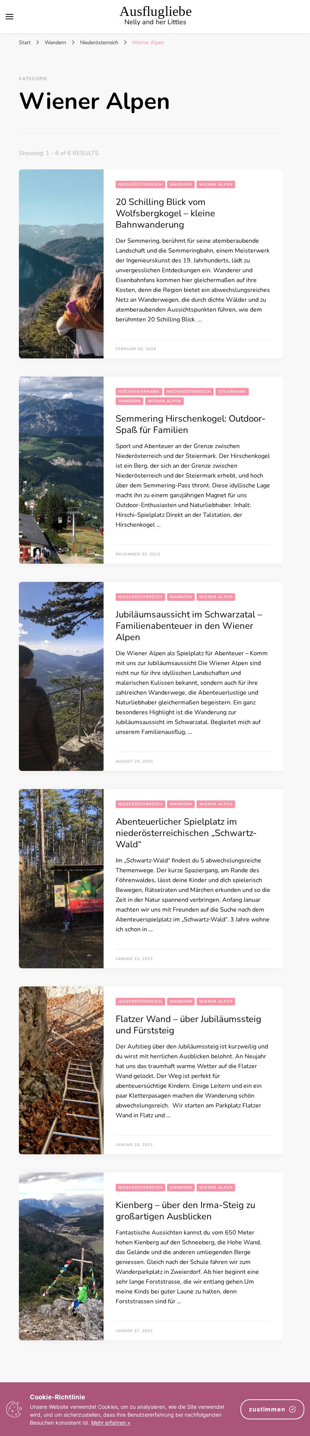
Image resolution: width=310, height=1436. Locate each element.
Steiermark (232, 391)
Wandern (181, 184)
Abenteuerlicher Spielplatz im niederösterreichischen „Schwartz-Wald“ (186, 833)
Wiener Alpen (215, 184)
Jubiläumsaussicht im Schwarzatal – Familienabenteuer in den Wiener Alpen (189, 625)
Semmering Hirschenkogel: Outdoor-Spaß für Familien (190, 424)
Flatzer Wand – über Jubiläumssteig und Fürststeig (188, 1024)
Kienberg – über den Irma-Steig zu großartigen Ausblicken (185, 1210)
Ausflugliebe (155, 11)
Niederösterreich (140, 184)
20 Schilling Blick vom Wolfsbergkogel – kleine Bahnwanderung (165, 213)
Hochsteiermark (139, 391)
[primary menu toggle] (9, 16)
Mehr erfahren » (110, 1422)
